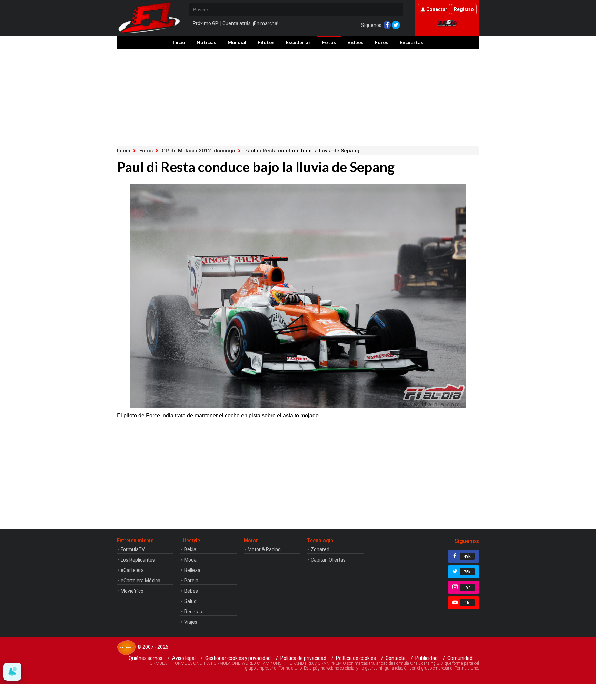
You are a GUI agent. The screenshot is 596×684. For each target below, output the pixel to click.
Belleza (192, 570)
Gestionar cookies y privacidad (238, 658)
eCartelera (132, 570)
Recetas (193, 611)
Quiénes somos (145, 658)
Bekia (190, 549)
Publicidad (426, 658)
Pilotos (266, 42)
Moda (190, 560)
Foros (381, 42)
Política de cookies (356, 658)
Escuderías (298, 42)
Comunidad (460, 658)
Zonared (320, 549)
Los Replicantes (138, 560)
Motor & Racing (264, 549)
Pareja (191, 580)
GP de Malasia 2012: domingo (198, 151)
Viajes (190, 622)
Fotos (329, 42)
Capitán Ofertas (328, 560)
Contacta (396, 658)
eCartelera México (140, 580)
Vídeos (355, 42)
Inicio (179, 42)
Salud (190, 601)
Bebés (191, 591)
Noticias (206, 42)
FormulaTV (133, 549)
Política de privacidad (303, 658)
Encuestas (411, 42)
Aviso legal (184, 658)
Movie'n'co (132, 591)
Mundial (237, 42)
